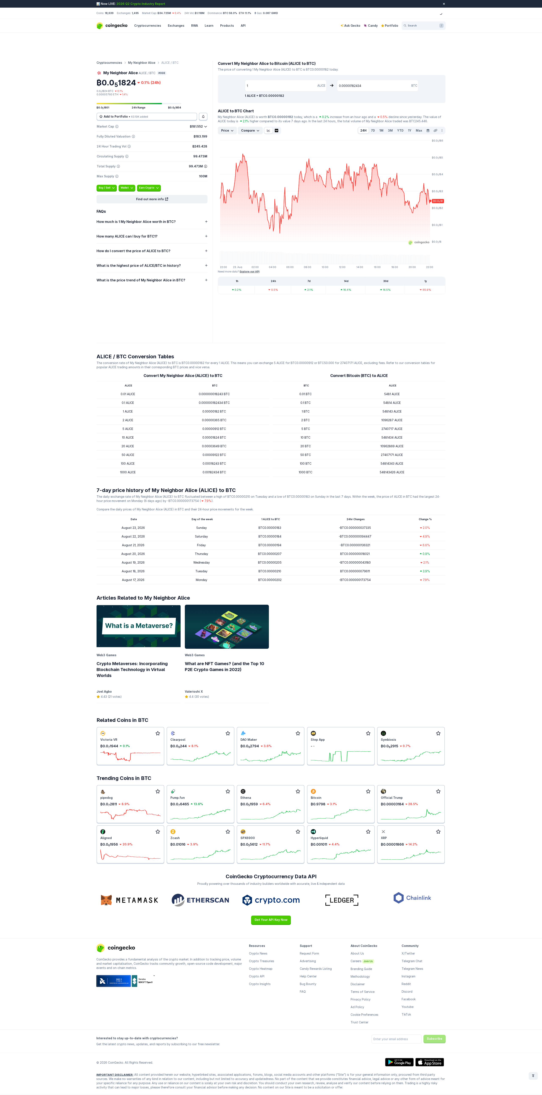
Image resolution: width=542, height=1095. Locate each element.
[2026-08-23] (427, 130)
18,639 (109, 13)
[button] (152, 199)
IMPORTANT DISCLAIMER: (114, 1074)
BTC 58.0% (230, 13)
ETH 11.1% (245, 13)
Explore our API (249, 271)
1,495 (135, 13)
